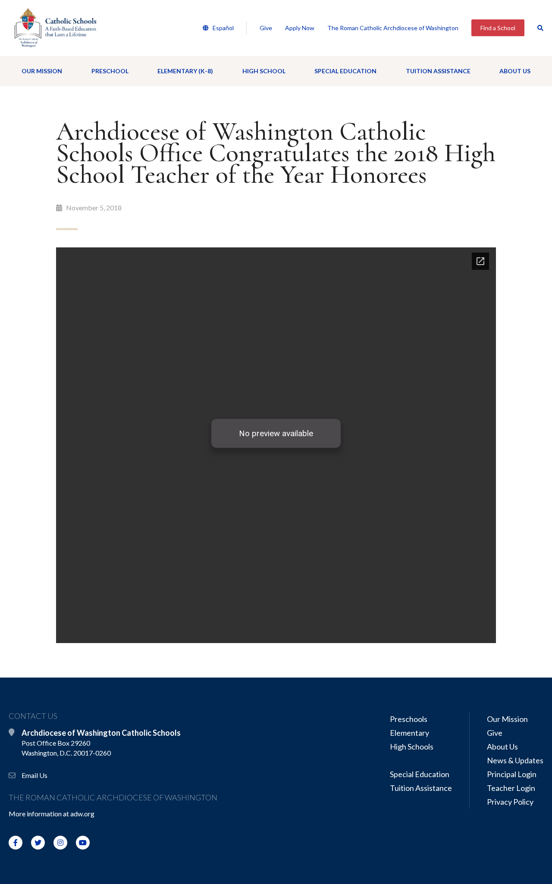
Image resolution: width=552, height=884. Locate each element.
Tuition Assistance (438, 71)
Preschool (110, 71)
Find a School (497, 27)
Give (266, 27)
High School (263, 71)
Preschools (408, 719)
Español (222, 27)
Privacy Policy (510, 801)
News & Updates (515, 760)
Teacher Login (511, 788)
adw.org (82, 813)
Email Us (34, 775)
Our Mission (42, 71)
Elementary (409, 732)
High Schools (411, 746)
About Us (514, 71)
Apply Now (299, 27)
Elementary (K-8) (185, 71)
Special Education (345, 71)
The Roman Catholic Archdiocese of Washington (392, 27)
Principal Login (511, 774)
